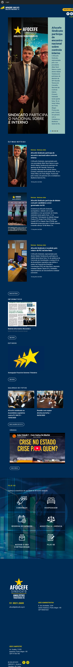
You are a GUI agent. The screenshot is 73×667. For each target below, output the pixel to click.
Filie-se (51, 545)
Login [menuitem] (7, 2)
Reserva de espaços (22, 526)
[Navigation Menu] (72, 9)
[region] (36, 75)
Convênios (21, 508)
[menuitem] (2, 2)
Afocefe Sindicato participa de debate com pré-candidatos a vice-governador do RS (56, 41)
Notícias (33, 150)
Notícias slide (41, 150)
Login (71, 17)
